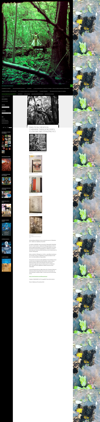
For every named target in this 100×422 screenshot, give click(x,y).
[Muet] (8, 127)
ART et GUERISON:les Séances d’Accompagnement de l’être (27, 91)
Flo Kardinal (29, 88)
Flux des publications (5, 120)
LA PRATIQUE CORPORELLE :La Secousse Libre (9, 91)
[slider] (10, 127)
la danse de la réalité (5, 101)
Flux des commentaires (5, 121)
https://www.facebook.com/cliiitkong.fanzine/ (38, 276)
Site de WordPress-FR (5, 123)
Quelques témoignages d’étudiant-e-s (19, 88)
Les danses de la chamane (7, 85)
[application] (6, 127)
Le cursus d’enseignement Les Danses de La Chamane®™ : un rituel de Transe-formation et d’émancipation (51, 88)
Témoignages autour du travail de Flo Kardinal (58, 91)
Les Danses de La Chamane (6, 88)
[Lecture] (3, 127)
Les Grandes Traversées (43, 91)
